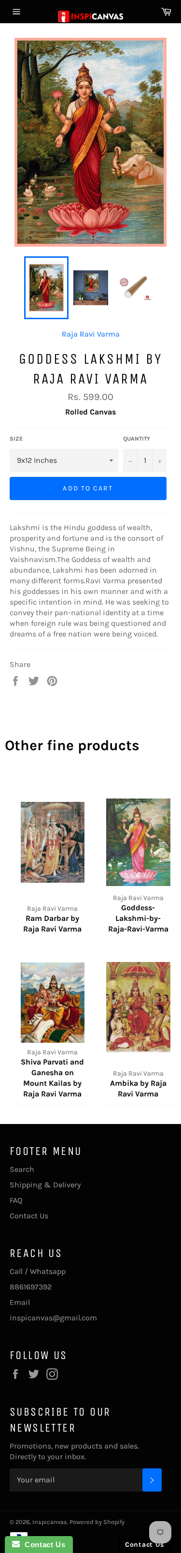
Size (16, 438)
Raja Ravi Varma (91, 334)
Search (22, 1169)
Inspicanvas (49, 1521)
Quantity (136, 438)
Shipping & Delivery (45, 1184)
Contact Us (29, 1215)
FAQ (16, 1200)
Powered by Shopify (97, 1521)
